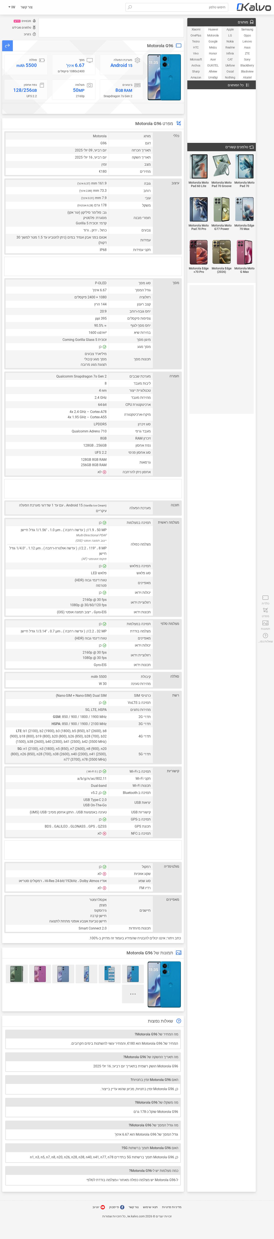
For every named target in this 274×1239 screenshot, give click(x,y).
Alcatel (247, 77)
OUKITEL (213, 65)
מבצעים (23, 21)
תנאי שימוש (150, 1207)
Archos (195, 65)
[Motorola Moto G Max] (244, 252)
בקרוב (27, 34)
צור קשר (27, 7)
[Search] (129, 7)
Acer (213, 59)
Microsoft (196, 59)
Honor (213, 53)
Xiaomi (196, 29)
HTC (196, 47)
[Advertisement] (111, 27)
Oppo (247, 35)
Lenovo (247, 41)
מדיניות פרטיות (172, 1207)
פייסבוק (114, 1207)
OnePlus (196, 35)
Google (212, 41)
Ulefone (230, 65)
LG (230, 35)
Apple (230, 29)
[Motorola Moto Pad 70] (244, 166)
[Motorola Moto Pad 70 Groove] (221, 165)
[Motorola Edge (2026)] (221, 252)
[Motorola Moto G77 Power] (221, 209)
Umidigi (212, 77)
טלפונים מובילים (21, 27)
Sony (247, 59)
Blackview (247, 71)
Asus (247, 47)
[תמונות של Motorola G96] (164, 77)
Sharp (196, 71)
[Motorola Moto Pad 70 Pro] (198, 209)
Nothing (230, 77)
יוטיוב (96, 1207)
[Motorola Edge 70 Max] (244, 209)
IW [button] (12, 7)
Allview (213, 71)
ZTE (247, 53)
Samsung (247, 29)
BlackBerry (247, 65)
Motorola (213, 35)
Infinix (230, 53)
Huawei (213, 29)
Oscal (230, 71)
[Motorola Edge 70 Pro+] (198, 252)
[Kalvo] (254, 7)
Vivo (195, 53)
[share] (7, 45)
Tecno (196, 41)
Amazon (196, 77)
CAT (230, 59)
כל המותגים (236, 85)
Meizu (213, 47)
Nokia (230, 41)
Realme (230, 47)
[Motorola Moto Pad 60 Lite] (198, 166)
